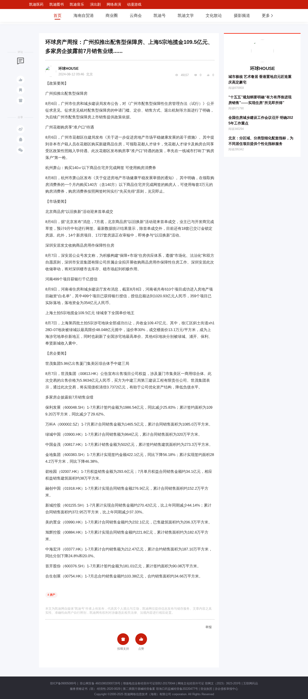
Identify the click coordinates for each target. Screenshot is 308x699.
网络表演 (114, 4)
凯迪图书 (56, 4)
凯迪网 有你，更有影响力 (32, 15)
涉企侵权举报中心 (226, 688)
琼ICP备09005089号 (63, 683)
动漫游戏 (134, 4)
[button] (268, 15)
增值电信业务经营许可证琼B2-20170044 (149, 683)
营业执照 (206, 688)
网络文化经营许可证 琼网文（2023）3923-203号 (209, 683)
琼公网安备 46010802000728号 (99, 683)
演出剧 (95, 4)
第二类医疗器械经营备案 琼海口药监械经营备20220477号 (160, 688)
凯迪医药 (36, 4)
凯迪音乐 (77, 4)
